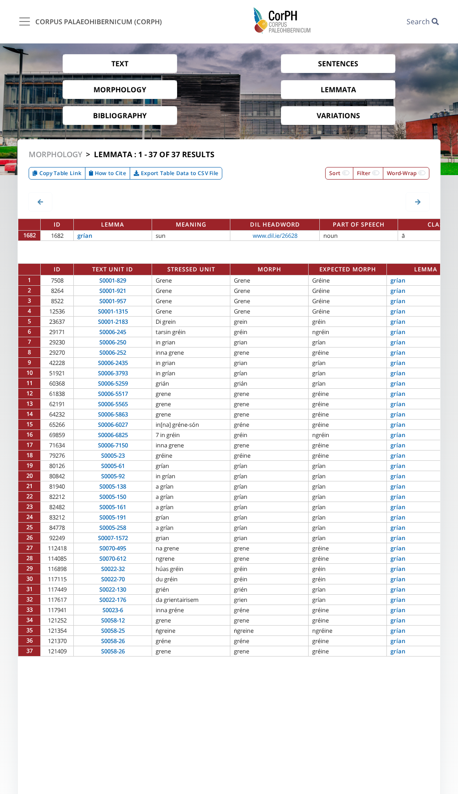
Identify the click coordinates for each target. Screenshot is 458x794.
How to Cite (109, 173)
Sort (335, 173)
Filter (364, 173)
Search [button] (419, 21)
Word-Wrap (402, 173)
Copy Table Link (59, 173)
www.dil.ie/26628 (275, 236)
